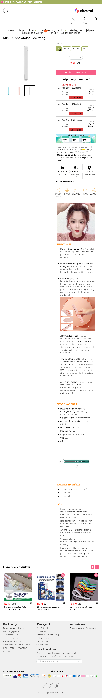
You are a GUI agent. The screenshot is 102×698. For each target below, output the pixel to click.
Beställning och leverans (14, 628)
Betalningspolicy (11, 631)
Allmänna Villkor (11, 638)
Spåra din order (70, 33)
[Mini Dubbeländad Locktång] (26, 63)
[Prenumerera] (79, 661)
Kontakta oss (42, 631)
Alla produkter (25, 30)
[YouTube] (56, 685)
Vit (59, 49)
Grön (76, 49)
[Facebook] (44, 685)
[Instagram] (50, 685)
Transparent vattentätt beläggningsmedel (15, 608)
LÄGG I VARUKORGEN (77, 72)
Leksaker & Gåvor (32, 33)
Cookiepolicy (42, 645)
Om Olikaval (42, 628)
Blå (84, 49)
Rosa (66, 49)
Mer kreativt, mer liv (52, 30)
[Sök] (7, 11)
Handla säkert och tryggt (48, 635)
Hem (11, 30)
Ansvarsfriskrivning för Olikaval (17, 645)
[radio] (76, 91)
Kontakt (53, 33)
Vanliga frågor (43, 641)
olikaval (60, 692)
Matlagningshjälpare (82, 30)
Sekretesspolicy (10, 635)
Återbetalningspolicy (12, 641)
